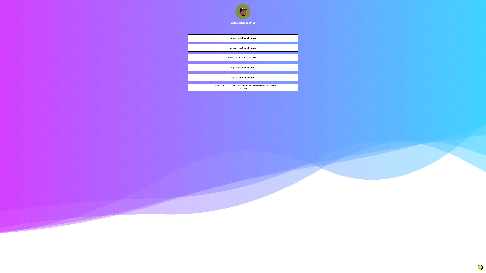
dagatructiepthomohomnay (243, 38)
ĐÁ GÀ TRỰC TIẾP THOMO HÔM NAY (243, 57)
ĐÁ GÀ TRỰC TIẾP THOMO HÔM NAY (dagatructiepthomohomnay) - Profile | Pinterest (243, 87)
